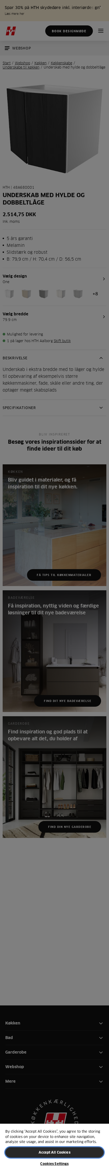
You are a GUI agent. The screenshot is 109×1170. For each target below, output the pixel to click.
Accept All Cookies (54, 1152)
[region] (54, 1146)
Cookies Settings (54, 1164)
